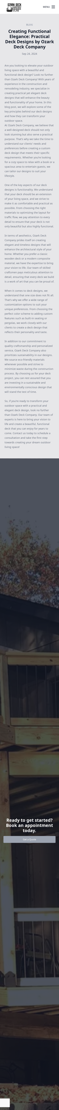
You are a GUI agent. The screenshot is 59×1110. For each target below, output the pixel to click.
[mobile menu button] (53, 6)
